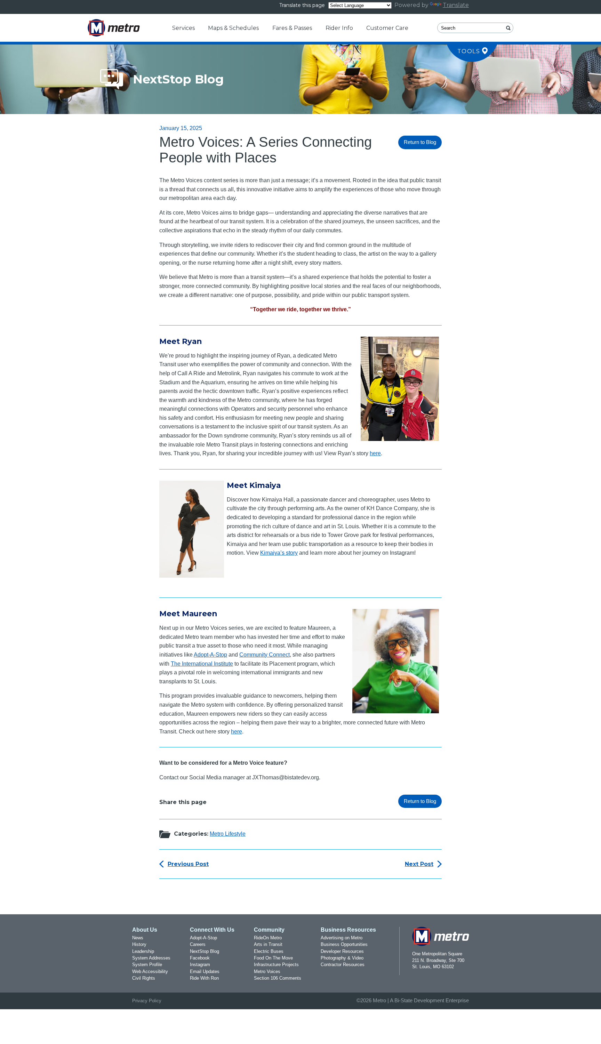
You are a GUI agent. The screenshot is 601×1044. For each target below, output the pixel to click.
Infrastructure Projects (276, 964)
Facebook (200, 958)
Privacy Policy (146, 1000)
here (375, 453)
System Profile (147, 964)
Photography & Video (342, 958)
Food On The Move (273, 958)
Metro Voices (267, 971)
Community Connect (264, 655)
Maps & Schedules (233, 28)
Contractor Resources (342, 964)
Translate (456, 5)
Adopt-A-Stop (210, 655)
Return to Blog (420, 142)
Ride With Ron (204, 978)
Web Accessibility (150, 971)
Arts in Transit (268, 944)
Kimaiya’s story (279, 553)
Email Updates (204, 971)
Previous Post (188, 864)
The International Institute (202, 664)
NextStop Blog (204, 951)
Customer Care (387, 28)
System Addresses (151, 958)
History (139, 944)
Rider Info (339, 28)
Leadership (143, 951)
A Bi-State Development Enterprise (429, 1000)
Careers (198, 944)
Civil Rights (143, 978)
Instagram (200, 964)
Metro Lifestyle (228, 834)
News (137, 937)
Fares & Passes (292, 28)
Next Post (419, 864)
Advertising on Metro (341, 937)
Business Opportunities (344, 944)
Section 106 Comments (277, 978)
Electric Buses (268, 951)
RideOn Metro (268, 937)
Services (183, 28)
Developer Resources (342, 951)
